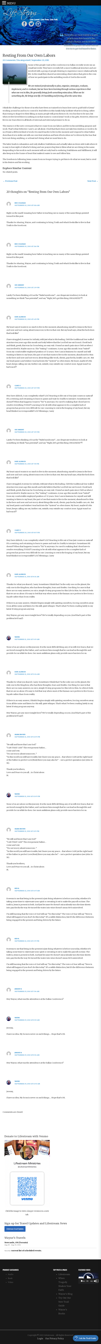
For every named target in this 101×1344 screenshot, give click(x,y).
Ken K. (17, 888)
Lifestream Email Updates (15, 1229)
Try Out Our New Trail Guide (64, 1301)
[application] (88, 1278)
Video (10, 1282)
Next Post (92, 181)
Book (10, 1278)
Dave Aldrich (20, 317)
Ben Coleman (20, 203)
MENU (11, 3)
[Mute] (95, 1281)
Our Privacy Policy (54, 1338)
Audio (10, 1274)
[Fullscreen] (97, 1281)
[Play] (81, 1281)
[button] (88, 1278)
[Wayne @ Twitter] (31, 24)
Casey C (18, 386)
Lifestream (64, 1274)
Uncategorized (23, 60)
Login (40, 1338)
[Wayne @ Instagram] (38, 24)
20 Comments (9, 60)
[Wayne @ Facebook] (24, 24)
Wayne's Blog (65, 1294)
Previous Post (10, 181)
